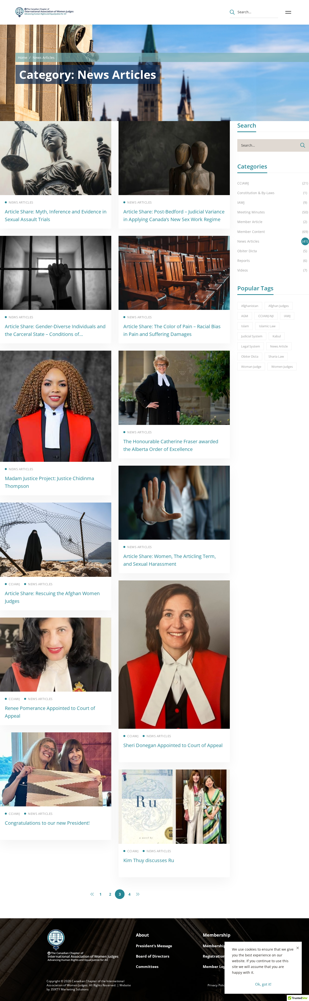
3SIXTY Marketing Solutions (70, 989)
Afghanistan (249, 306)
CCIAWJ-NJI (266, 316)
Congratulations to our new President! (47, 823)
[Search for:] (254, 11)
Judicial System (251, 336)
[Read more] (55, 124)
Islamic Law (267, 326)
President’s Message (154, 945)
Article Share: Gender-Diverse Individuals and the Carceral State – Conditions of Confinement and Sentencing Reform (55, 334)
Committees (147, 966)
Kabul (277, 336)
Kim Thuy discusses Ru (148, 860)
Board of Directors (152, 956)
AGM (244, 316)
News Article (279, 346)
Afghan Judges (278, 306)
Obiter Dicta (249, 356)
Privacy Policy (217, 985)
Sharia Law (276, 356)
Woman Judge (251, 366)
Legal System (250, 346)
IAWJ (287, 316)
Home (22, 57)
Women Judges (282, 366)
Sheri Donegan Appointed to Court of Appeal (173, 745)
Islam (245, 326)
